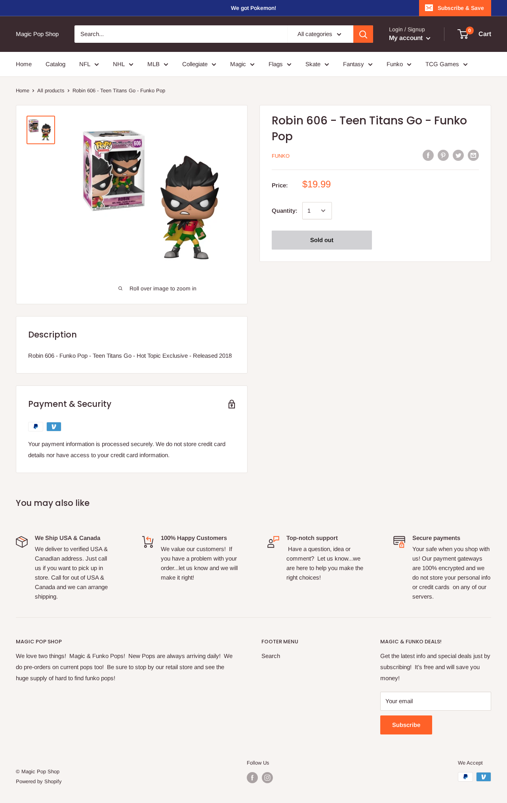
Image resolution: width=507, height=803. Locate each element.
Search (270, 655)
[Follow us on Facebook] (252, 777)
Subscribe (406, 724)
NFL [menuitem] (84, 64)
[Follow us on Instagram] (267, 777)
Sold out (322, 240)
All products (51, 90)
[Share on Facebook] (428, 155)
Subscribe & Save (461, 8)
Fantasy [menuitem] (353, 64)
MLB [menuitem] (153, 64)
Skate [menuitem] (312, 64)
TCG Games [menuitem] (442, 64)
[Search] (363, 34)
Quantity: (284, 210)
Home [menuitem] (24, 64)
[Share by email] (473, 155)
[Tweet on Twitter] (458, 155)
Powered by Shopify (39, 781)
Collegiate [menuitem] (195, 64)
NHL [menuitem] (119, 64)
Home (22, 90)
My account (406, 37)
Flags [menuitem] (276, 64)
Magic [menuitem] (238, 64)
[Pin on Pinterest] (443, 155)
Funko (281, 156)
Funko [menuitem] (395, 64)
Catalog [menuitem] (55, 64)
